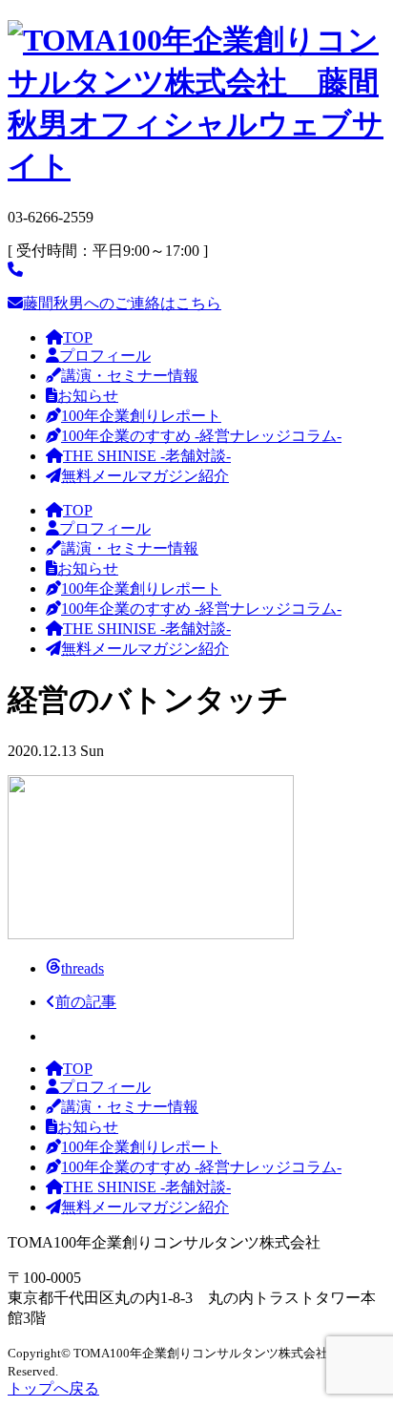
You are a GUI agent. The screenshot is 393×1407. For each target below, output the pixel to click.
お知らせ (87, 396)
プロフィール (105, 355)
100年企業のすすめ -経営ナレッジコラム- (201, 436)
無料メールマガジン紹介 (145, 476)
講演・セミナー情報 (129, 376)
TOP (78, 337)
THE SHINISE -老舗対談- (147, 456)
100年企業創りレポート (141, 416)
